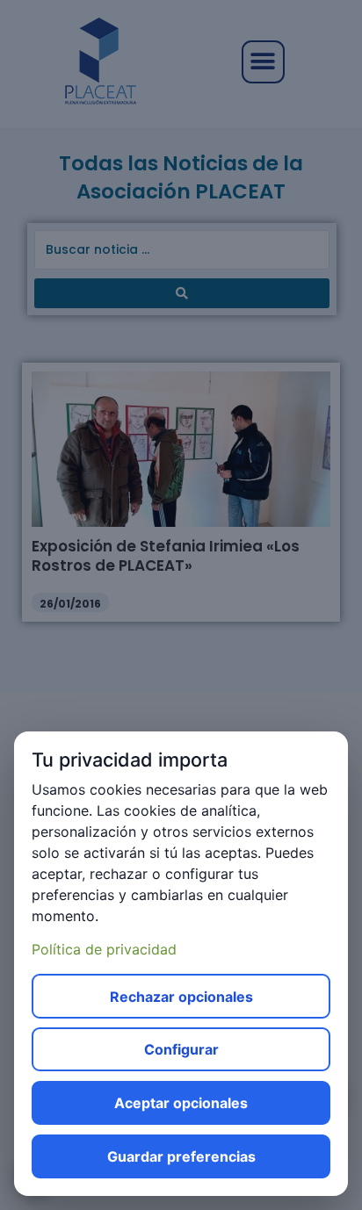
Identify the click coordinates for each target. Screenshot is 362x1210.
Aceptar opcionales (181, 1103)
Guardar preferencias (181, 1156)
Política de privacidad (104, 949)
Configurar (181, 1049)
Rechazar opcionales (181, 996)
